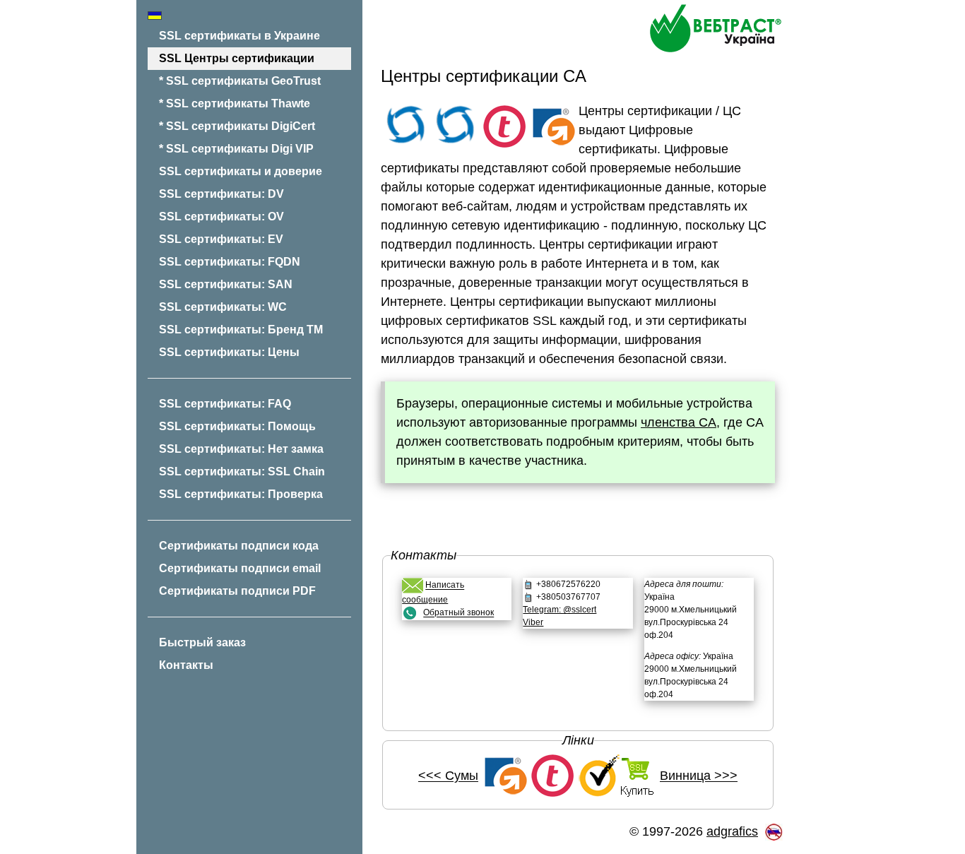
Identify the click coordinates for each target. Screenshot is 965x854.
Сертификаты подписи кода (239, 546)
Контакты (186, 665)
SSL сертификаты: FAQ (225, 404)
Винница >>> (699, 776)
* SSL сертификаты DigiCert (237, 126)
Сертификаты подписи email (240, 568)
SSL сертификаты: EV (221, 239)
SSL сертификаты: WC (223, 307)
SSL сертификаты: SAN (225, 284)
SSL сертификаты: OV (221, 216)
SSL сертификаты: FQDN (229, 262)
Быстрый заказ (202, 642)
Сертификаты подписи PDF (237, 591)
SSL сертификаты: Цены (229, 352)
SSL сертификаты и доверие (240, 171)
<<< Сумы (448, 776)
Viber (533, 622)
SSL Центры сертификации (236, 58)
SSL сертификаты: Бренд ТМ (241, 330)
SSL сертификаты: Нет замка (241, 449)
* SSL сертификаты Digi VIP (236, 149)
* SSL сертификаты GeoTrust (240, 81)
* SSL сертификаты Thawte (234, 103)
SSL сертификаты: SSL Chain (242, 471)
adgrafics (732, 831)
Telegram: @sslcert (559, 610)
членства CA (678, 422)
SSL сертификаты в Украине (239, 36)
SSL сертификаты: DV (221, 194)
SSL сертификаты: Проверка (241, 494)
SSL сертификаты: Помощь (237, 426)
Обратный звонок (458, 613)
